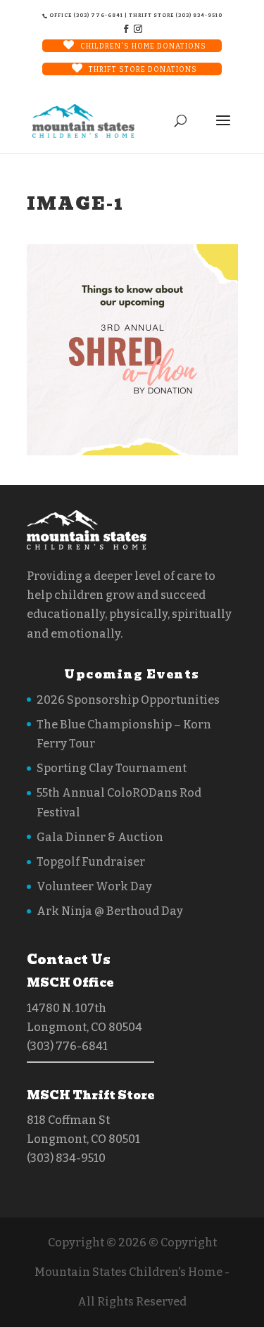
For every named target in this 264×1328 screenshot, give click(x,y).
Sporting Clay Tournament (112, 768)
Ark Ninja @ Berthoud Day (110, 911)
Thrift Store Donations (143, 69)
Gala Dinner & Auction (100, 837)
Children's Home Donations (143, 46)
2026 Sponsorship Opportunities (128, 700)
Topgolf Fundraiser (91, 861)
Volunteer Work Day (94, 886)
